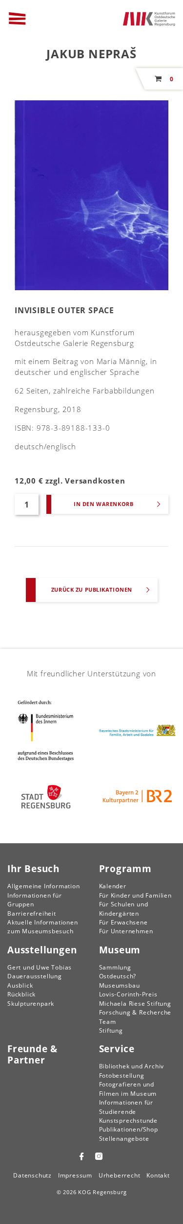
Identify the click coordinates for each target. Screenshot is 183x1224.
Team (107, 1021)
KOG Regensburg (102, 1192)
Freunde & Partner (32, 1054)
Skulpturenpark (30, 1003)
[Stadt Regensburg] (45, 796)
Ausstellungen (42, 949)
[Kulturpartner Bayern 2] (137, 797)
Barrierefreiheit (31, 913)
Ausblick (20, 985)
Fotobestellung (121, 1075)
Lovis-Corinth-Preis (128, 994)
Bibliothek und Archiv (131, 1066)
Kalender (112, 886)
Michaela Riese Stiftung (135, 1003)
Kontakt (158, 1175)
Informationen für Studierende (126, 1106)
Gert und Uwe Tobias (39, 967)
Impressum (75, 1175)
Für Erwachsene (123, 922)
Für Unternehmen (126, 931)
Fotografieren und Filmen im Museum (128, 1088)
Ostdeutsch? (118, 976)
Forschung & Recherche (135, 1012)
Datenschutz (32, 1175)
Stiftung (111, 1030)
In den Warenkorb (103, 504)
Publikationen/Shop (128, 1129)
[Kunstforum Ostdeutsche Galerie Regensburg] (149, 18)
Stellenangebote (124, 1138)
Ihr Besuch (33, 868)
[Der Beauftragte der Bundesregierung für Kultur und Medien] (45, 730)
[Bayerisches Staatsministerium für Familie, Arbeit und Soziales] (137, 730)
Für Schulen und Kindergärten (123, 908)
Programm (125, 868)
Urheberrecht (120, 1175)
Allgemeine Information (43, 886)
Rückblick (21, 994)
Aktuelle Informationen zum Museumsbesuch (42, 926)
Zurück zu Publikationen (91, 589)
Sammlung (115, 967)
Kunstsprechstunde (128, 1120)
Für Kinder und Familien (135, 895)
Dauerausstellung (34, 976)
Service (117, 1048)
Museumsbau (119, 985)
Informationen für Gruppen (34, 899)
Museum (120, 949)
